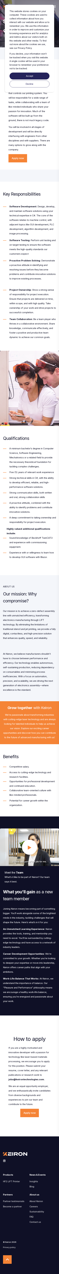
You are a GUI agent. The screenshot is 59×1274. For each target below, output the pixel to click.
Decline (29, 84)
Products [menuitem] (8, 1175)
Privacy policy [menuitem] (9, 1247)
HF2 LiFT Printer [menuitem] (11, 1181)
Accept (29, 76)
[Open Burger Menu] (54, 6)
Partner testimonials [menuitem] (13, 1201)
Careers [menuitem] (33, 1206)
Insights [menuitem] (33, 1181)
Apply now (18, 158)
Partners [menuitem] (8, 1195)
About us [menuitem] (34, 1195)
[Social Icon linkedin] (4, 1161)
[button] (23, 422)
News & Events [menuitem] (37, 1175)
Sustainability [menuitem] (36, 1211)
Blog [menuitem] (31, 1186)
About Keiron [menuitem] (36, 1201)
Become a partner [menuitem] (12, 1206)
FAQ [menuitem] (31, 1216)
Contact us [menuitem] (35, 1222)
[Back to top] (7, 1259)
